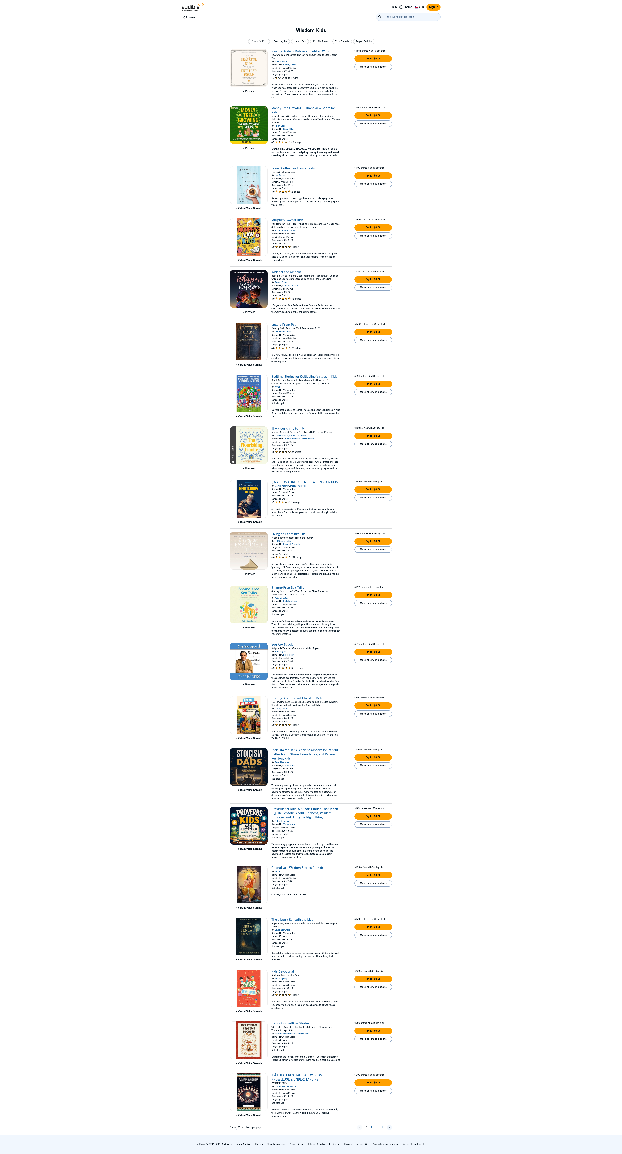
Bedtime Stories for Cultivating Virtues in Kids (304, 377)
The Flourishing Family (288, 429)
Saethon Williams (291, 285)
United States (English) (414, 1144)
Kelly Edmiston (281, 598)
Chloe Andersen (282, 821)
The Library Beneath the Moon (293, 920)
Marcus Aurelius (298, 486)
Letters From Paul (284, 325)
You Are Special (282, 645)
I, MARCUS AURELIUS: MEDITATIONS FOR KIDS (304, 482)
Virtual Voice (289, 765)
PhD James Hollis (283, 541)
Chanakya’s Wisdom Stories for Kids (297, 868)
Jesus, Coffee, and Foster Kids (293, 168)
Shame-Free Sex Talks (287, 588)
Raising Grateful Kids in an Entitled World (300, 51)
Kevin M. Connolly (291, 544)
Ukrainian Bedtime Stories (290, 1023)
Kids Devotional (282, 972)
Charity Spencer (290, 65)
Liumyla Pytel (302, 1033)
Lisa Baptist (280, 175)
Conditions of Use (276, 1144)
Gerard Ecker (281, 282)
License (335, 1144)
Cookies (348, 1144)
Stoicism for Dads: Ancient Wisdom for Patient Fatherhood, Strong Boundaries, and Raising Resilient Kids (304, 754)
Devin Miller (288, 129)
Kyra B (278, 387)
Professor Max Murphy (285, 230)
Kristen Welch (281, 61)
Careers (259, 1144)
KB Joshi (278, 871)
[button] (259, 41)
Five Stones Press (283, 332)
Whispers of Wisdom (286, 272)
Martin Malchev (282, 486)
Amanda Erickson (297, 435)
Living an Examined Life (288, 534)
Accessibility (362, 1144)
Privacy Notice (296, 1144)
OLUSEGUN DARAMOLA (285, 1086)
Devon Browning (282, 930)
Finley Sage (280, 126)
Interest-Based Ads (317, 1144)
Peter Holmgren (282, 762)
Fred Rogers (280, 651)
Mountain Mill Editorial (285, 1033)
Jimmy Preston (282, 708)
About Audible (243, 1144)
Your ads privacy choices (385, 1144)
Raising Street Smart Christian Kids (296, 698)
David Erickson (281, 435)
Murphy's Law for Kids (287, 220)
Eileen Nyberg (281, 978)
